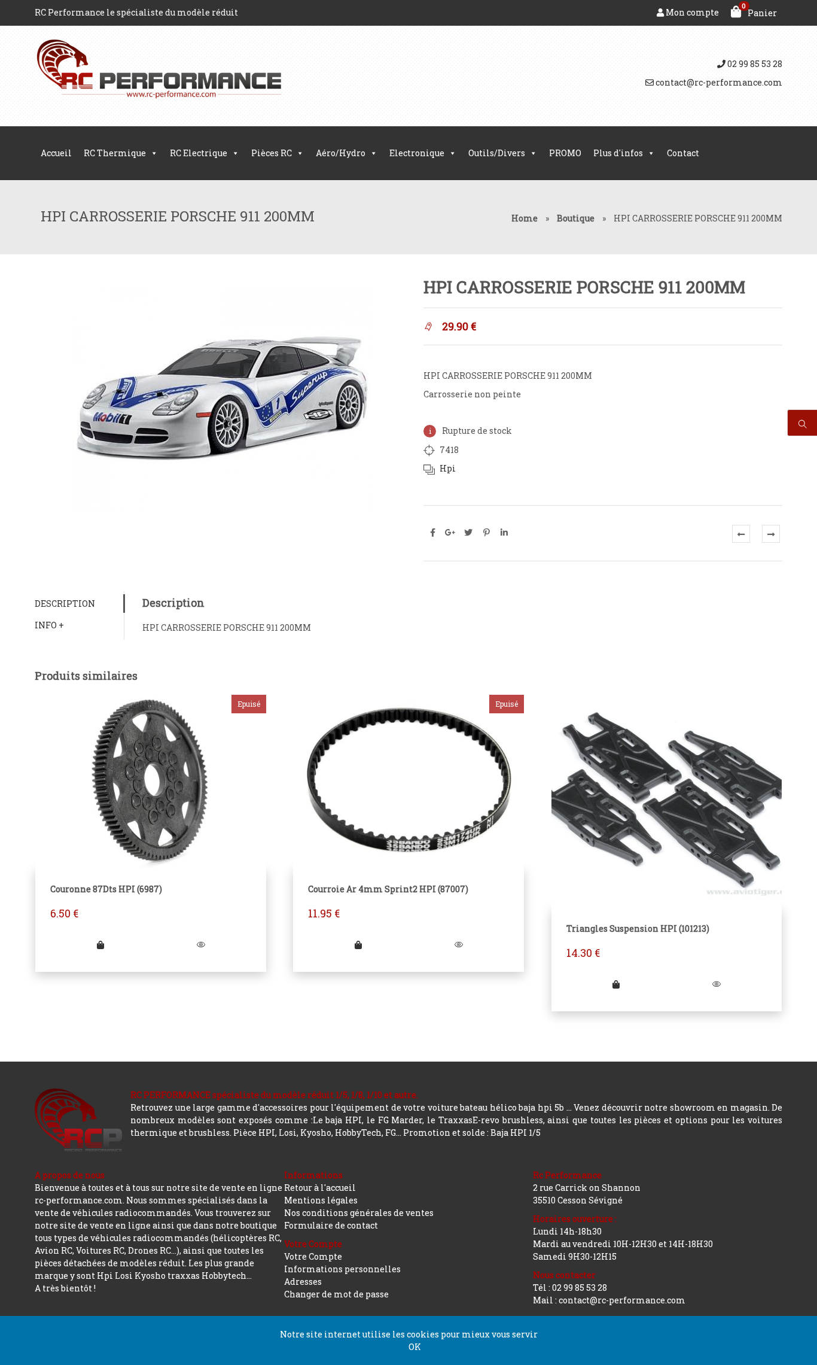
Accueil (56, 153)
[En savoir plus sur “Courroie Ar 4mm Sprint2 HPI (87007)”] (358, 944)
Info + (49, 625)
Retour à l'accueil (320, 1187)
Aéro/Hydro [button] (340, 153)
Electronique (416, 153)
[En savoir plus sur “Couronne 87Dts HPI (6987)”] (100, 944)
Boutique (576, 218)
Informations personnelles (342, 1269)
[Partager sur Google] (450, 533)
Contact (683, 153)
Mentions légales (321, 1200)
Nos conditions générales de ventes (359, 1212)
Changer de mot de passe (336, 1294)
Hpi (448, 468)
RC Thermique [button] (115, 153)
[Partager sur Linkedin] (504, 533)
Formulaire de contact (331, 1225)
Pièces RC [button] (271, 153)
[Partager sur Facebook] (432, 533)
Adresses (303, 1281)
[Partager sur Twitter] (468, 533)
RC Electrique (198, 153)
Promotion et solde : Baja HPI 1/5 (472, 1132)
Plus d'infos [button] (618, 153)
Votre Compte (313, 1256)
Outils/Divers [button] (496, 153)
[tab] (79, 603)
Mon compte (691, 12)
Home (524, 218)
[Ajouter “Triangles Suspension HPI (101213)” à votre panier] (616, 984)
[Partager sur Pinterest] (486, 533)
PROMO (565, 153)
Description (65, 603)
